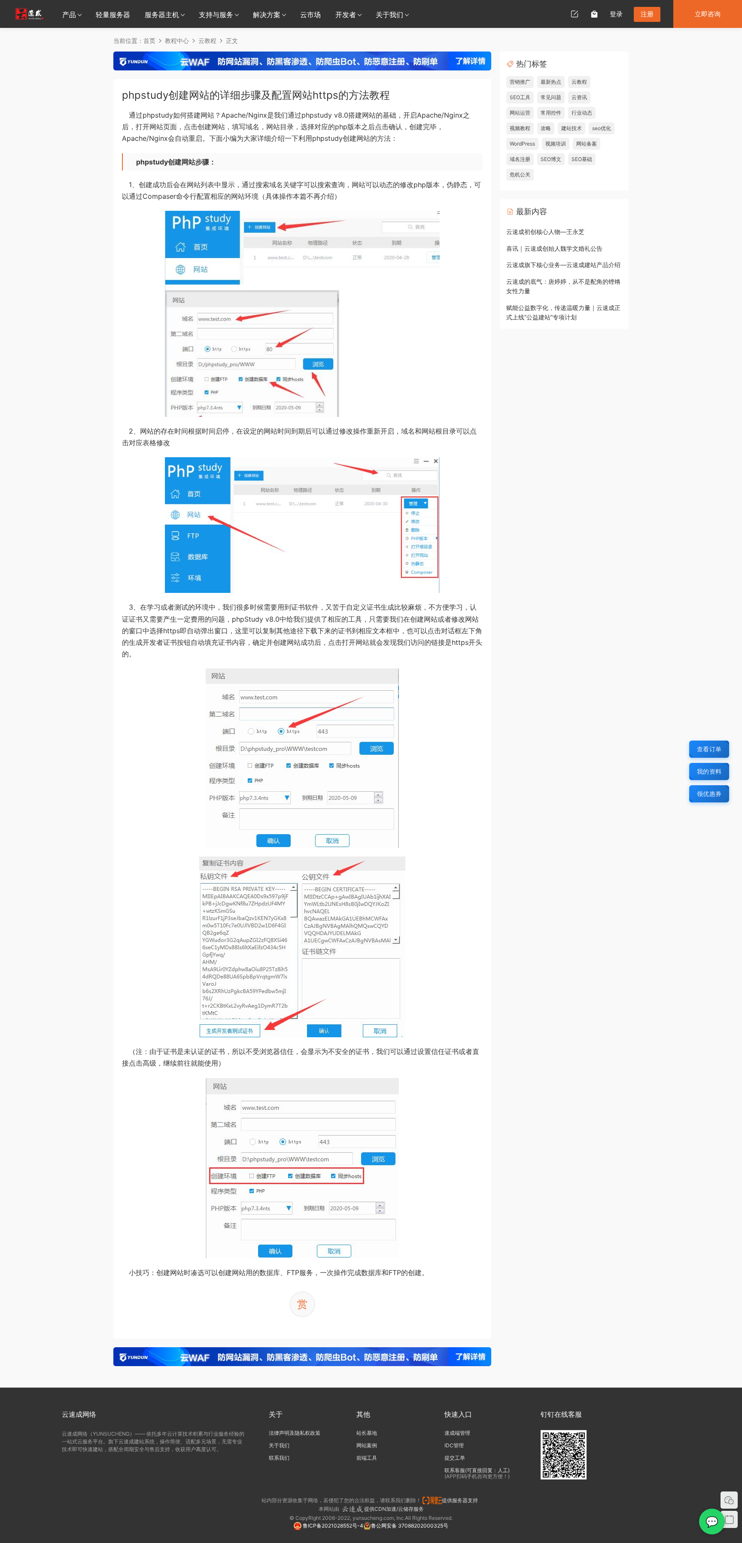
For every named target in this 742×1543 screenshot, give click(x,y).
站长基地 (366, 1433)
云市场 (310, 14)
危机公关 (520, 174)
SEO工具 (520, 97)
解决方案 (266, 14)
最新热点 (551, 82)
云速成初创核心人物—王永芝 (545, 231)
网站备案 (586, 143)
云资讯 (579, 97)
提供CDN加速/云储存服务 (394, 1509)
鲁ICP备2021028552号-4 (332, 1525)
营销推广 (520, 82)
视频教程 (520, 128)
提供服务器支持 (461, 1500)
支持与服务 (216, 14)
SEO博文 (551, 159)
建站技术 (571, 128)
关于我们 (389, 14)
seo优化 (601, 128)
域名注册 (520, 159)
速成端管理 (457, 1433)
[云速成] (29, 13)
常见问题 (551, 97)
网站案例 (366, 1445)
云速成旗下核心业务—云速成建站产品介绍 (563, 264)
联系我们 (279, 1458)
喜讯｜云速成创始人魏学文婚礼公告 (554, 248)
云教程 (579, 82)
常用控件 (551, 112)
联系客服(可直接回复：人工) (477, 1470)
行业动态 (582, 112)
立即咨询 (708, 14)
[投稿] (574, 14)
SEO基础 (582, 159)
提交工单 (454, 1458)
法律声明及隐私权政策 (294, 1433)
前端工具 (366, 1458)
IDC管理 (454, 1445)
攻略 (546, 128)
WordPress (522, 143)
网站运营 (520, 112)
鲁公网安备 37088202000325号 (409, 1525)
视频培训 (555, 143)
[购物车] (594, 14)
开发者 (345, 14)
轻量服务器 (113, 14)
